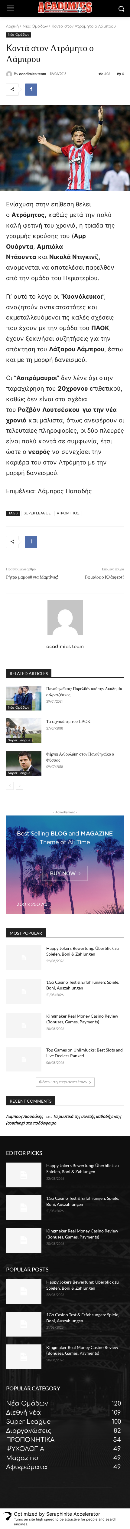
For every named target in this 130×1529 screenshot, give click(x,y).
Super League (19, 740)
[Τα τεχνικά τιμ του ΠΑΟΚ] (23, 730)
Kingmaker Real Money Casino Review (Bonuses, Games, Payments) (82, 1019)
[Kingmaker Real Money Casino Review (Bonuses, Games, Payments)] (23, 1025)
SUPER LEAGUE (37, 513)
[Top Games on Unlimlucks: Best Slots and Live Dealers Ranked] (23, 1059)
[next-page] (19, 786)
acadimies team (32, 74)
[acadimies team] (10, 74)
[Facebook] (31, 90)
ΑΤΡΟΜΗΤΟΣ (68, 513)
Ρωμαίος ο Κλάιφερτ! (104, 576)
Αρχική (12, 26)
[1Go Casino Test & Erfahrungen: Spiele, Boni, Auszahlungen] (23, 991)
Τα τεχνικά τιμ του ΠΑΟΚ (68, 721)
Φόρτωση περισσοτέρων (63, 1082)
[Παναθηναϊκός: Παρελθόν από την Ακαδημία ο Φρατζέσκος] (23, 698)
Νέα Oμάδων (35, 26)
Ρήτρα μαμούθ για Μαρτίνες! (32, 576)
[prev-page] (10, 786)
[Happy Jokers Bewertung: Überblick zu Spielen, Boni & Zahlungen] (23, 957)
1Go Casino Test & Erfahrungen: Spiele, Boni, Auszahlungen (82, 985)
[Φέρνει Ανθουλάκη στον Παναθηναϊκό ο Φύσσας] (23, 763)
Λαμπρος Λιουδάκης (24, 1116)
